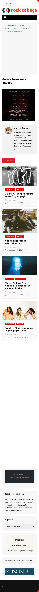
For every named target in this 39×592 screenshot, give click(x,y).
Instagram (6, 3)
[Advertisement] (19, 53)
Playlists (20, 189)
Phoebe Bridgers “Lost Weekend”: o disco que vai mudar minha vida (18, 286)
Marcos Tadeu (12, 200)
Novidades (9, 279)
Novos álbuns (20, 279)
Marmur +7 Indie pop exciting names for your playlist (19, 195)
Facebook (3, 3)
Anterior (10, 161)
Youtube (10, 3)
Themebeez (23, 587)
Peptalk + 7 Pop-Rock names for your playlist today (19, 329)
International (10, 189)
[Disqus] (19, 374)
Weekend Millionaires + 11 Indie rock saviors (18, 242)
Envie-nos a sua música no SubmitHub (19, 560)
